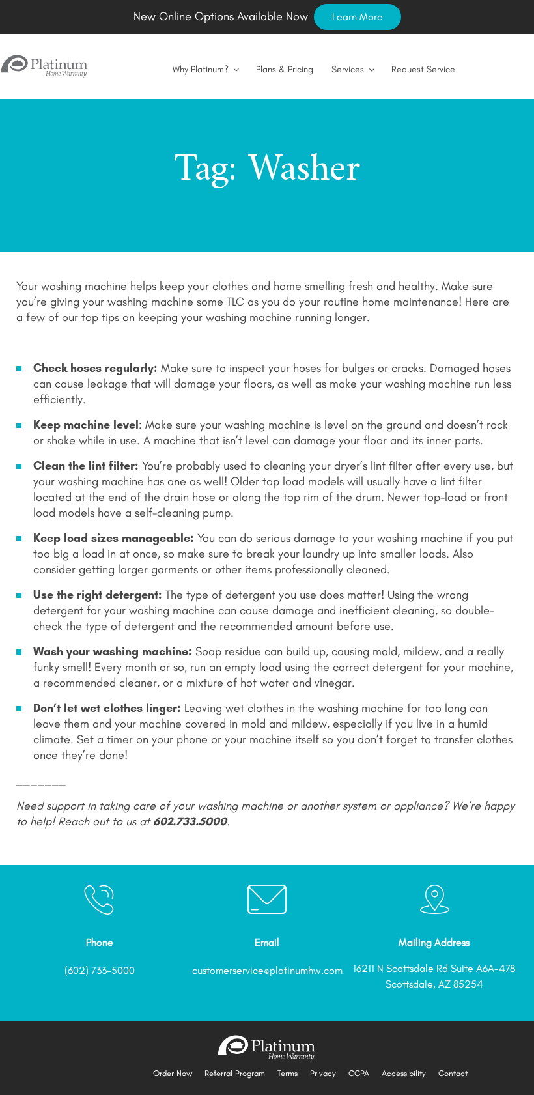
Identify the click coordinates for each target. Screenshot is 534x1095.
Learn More (357, 16)
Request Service (423, 69)
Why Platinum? (201, 69)
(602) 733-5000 (99, 970)
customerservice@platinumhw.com (267, 970)
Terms (287, 1073)
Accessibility (404, 1073)
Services (347, 69)
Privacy (323, 1073)
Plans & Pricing (284, 69)
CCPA (358, 1073)
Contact (453, 1073)
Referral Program (234, 1073)
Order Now (172, 1073)
